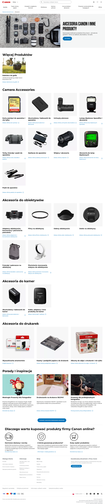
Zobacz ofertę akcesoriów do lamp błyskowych (89, 158)
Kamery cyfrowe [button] (53, 7)
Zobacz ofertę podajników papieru (46, 363)
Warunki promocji (24, 472)
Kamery (38, 477)
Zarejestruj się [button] (76, 466)
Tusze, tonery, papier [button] (15, 7)
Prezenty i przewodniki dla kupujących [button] (85, 7)
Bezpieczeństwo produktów (26, 474)
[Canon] (6, 2)
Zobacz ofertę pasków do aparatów (12, 192)
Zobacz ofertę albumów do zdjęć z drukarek (83, 363)
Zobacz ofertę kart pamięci (9, 122)
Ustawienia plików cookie (56, 488)
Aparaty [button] (5, 7)
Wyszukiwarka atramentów (43, 472)
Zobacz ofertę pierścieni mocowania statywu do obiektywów (38, 272)
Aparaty (38, 464)
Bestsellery (39, 482)
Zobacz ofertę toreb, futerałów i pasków (11, 158)
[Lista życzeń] (97, 2)
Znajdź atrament (7, 363)
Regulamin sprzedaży (8, 488)
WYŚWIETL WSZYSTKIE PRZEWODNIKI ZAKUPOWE (51, 420)
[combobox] (55, 2)
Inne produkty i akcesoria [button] (66, 7)
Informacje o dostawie (7, 464)
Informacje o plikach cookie (38, 488)
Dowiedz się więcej (7, 410)
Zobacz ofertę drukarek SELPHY (45, 410)
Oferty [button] (100, 7)
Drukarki (39, 474)
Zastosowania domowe (7, 12)
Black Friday (39, 461)
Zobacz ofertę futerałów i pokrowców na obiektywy (12, 272)
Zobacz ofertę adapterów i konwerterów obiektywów (9, 235)
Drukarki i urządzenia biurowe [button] (30, 7)
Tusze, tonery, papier (41, 466)
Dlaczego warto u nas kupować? (25, 462)
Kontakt (4, 461)
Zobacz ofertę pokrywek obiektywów (89, 235)
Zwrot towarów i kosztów (8, 466)
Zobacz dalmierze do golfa (9, 82)
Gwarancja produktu (24, 465)
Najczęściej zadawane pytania (9, 469)
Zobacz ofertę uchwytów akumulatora (64, 122)
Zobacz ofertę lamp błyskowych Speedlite (88, 123)
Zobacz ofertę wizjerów (60, 157)
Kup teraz (67, 38)
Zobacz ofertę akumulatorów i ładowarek (36, 123)
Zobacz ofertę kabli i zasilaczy (36, 314)
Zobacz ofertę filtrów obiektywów (37, 235)
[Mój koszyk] (101, 2)
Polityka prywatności (22, 488)
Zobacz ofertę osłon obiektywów (63, 235)
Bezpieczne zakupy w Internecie (24, 469)
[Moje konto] (94, 2)
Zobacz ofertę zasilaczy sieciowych (37, 157)
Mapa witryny (23, 477)
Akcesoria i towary (41, 479)
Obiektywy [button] (44, 7)
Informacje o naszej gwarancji (45, 451)
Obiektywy (39, 469)
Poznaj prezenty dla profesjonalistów (81, 410)
